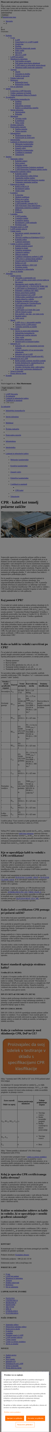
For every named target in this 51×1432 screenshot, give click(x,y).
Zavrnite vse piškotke (36, 1418)
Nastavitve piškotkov (25, 1425)
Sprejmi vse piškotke (14, 1418)
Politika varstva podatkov (12, 1412)
